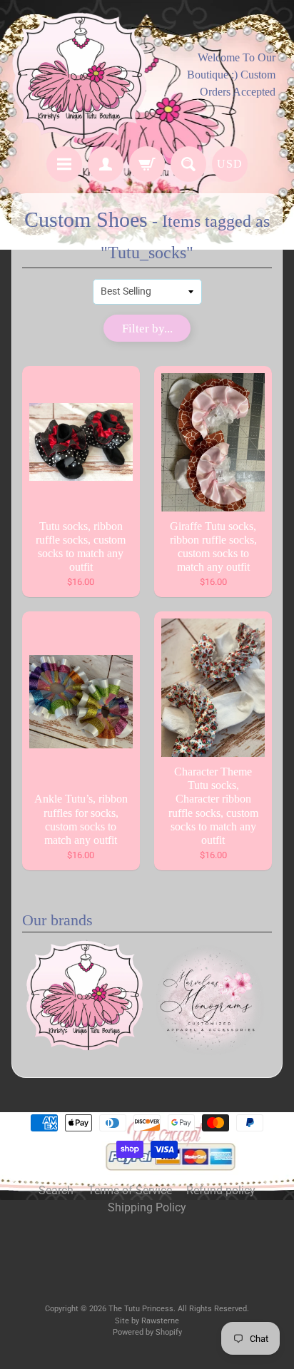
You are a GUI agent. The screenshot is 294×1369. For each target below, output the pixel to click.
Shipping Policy (147, 1207)
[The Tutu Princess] (79, 75)
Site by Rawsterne (147, 1320)
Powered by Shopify (147, 1332)
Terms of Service (130, 1190)
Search (56, 1190)
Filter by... (147, 328)
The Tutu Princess (140, 1308)
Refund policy (220, 1190)
